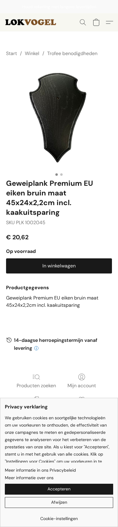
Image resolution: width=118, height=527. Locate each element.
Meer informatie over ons (29, 477)
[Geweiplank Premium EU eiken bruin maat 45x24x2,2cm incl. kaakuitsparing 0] (59, 116)
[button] (33, 22)
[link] (59, 516)
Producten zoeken (36, 385)
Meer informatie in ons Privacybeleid (40, 470)
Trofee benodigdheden (72, 53)
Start (11, 53)
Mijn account (81, 385)
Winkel (32, 53)
